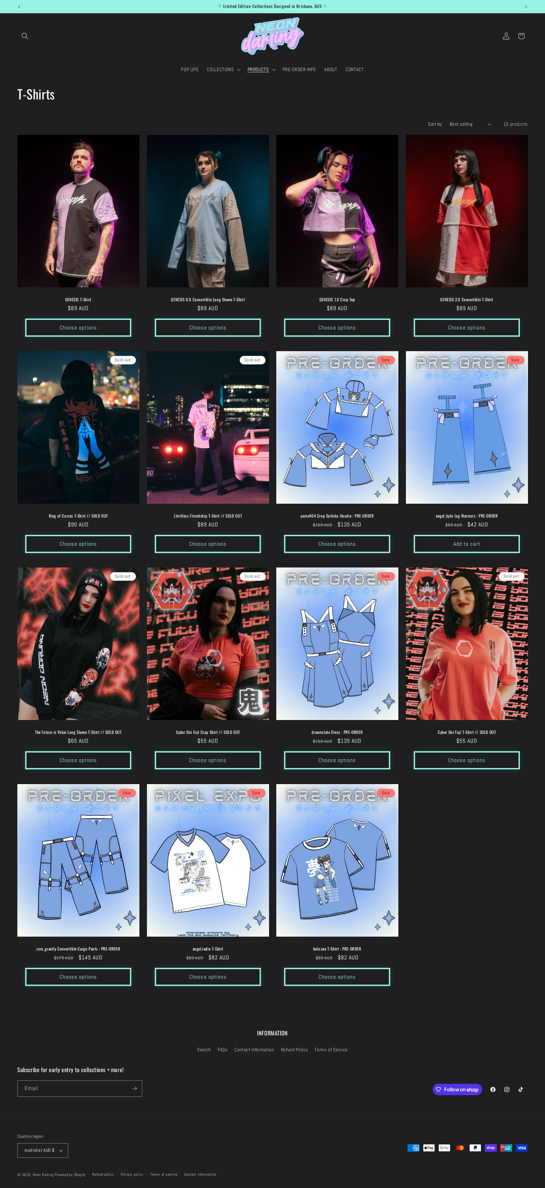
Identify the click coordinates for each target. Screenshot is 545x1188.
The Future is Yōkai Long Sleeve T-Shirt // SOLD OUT (78, 732)
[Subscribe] (134, 1088)
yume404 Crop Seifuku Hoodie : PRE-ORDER (337, 516)
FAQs (223, 1050)
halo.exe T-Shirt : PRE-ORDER (337, 948)
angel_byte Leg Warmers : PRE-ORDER (467, 516)
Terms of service (163, 1174)
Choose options (78, 327)
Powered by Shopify (70, 1174)
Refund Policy (294, 1050)
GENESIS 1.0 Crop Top (337, 299)
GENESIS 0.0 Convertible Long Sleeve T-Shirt (208, 299)
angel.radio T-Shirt (207, 948)
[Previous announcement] (19, 6)
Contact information (200, 1174)
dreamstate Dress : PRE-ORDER (337, 732)
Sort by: (435, 124)
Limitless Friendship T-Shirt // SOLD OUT (208, 516)
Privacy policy (132, 1174)
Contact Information (254, 1050)
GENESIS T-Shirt (78, 299)
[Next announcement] (526, 6)
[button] (24, 36)
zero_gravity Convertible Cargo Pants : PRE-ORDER (78, 948)
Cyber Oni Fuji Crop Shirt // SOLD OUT (208, 732)
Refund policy (103, 1174)
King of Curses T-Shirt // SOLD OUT (78, 516)
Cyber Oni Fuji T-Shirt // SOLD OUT (467, 732)
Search (204, 1050)
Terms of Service (331, 1050)
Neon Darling (43, 1174)
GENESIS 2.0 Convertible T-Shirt (466, 299)
